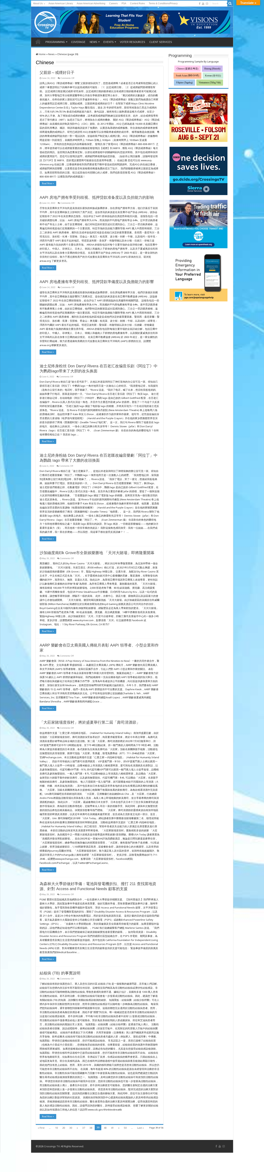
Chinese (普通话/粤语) (187, 68)
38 (90, 1127)
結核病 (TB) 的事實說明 (60, 973)
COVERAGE (78, 42)
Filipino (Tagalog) (184, 82)
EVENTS (108, 42)
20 (63, 1127)
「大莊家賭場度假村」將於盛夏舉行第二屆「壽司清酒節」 (90, 722)
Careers (113, 3)
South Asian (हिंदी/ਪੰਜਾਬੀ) (187, 75)
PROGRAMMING (55, 42)
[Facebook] (199, 3)
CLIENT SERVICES (160, 42)
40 (105, 1127)
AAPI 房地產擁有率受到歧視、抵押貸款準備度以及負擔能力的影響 (97, 282)
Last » (140, 1127)
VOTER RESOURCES (132, 42)
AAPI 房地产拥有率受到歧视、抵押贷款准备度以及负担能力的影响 (97, 197)
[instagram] (207, 3)
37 (83, 1127)
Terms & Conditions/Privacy (163, 3)
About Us (38, 3)
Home (42, 54)
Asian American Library (61, 3)
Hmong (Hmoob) (212, 68)
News (51, 54)
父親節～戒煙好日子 (57, 72)
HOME (38, 42)
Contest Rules (137, 3)
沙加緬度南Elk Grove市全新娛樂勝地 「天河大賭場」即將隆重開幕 (97, 553)
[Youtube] (203, 3)
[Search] (230, 3)
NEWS (93, 42)
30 (70, 1127)
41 (112, 1127)
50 (125, 1127)
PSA (124, 3)
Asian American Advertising (91, 3)
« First (41, 1127)
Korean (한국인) (213, 75)
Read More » (48, 183)
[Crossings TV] (45, 21)
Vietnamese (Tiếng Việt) (210, 82)
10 (56, 1127)
